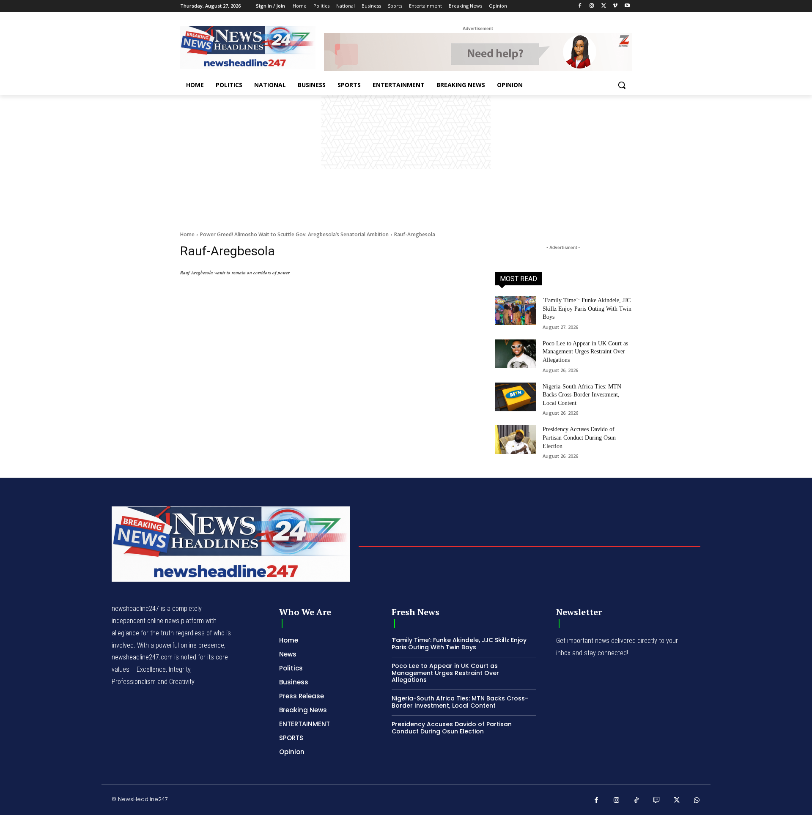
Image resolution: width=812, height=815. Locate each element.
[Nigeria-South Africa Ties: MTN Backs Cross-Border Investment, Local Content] (515, 397)
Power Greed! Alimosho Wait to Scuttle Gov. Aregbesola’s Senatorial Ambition (294, 234)
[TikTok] (636, 801)
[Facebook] (580, 6)
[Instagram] (592, 6)
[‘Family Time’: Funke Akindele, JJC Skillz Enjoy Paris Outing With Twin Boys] (515, 310)
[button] (622, 85)
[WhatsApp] (697, 801)
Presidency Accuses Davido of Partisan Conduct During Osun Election (579, 437)
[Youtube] (627, 6)
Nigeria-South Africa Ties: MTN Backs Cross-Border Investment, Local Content (582, 394)
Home (187, 234)
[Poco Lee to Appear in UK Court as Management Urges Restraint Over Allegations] (515, 353)
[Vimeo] (615, 6)
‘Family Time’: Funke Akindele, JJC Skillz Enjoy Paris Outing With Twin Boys (587, 308)
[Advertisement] (406, 158)
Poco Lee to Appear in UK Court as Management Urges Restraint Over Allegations (585, 351)
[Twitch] (657, 801)
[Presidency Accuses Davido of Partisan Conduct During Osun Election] (515, 439)
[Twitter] (604, 6)
